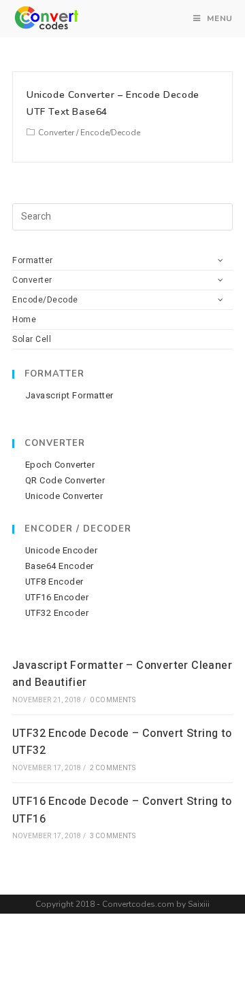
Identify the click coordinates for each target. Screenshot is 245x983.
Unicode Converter (64, 496)
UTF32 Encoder (56, 613)
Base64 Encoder (59, 566)
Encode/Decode (110, 132)
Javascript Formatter (69, 395)
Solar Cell (31, 339)
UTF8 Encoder (54, 581)
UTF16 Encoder (56, 597)
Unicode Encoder (61, 550)
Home (24, 319)
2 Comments (112, 768)
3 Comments (112, 836)
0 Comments (112, 700)
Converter (56, 132)
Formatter (32, 260)
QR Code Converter (65, 480)
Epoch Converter (60, 465)
